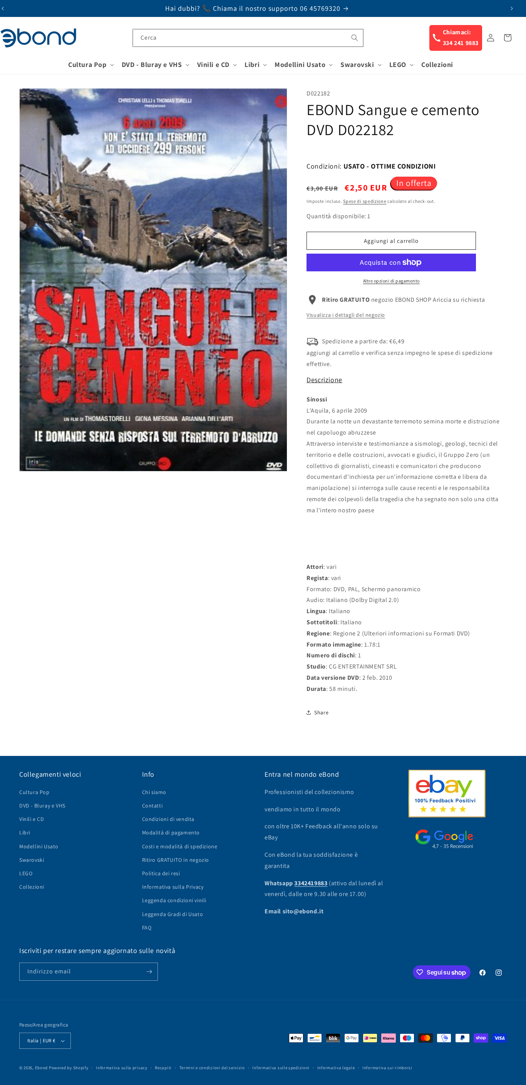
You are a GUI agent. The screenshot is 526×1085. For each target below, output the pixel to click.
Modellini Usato (39, 846)
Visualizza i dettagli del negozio (346, 314)
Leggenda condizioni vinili (174, 900)
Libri (24, 832)
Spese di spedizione (364, 201)
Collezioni (31, 886)
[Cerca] (354, 37)
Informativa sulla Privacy (173, 886)
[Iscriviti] (149, 972)
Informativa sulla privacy (121, 1067)
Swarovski (31, 859)
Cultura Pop (34, 792)
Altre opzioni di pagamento (391, 281)
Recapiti (163, 1067)
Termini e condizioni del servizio (212, 1067)
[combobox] (248, 38)
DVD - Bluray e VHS (42, 805)
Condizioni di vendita (168, 819)
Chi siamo (154, 792)
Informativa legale (336, 1067)
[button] (90, 64)
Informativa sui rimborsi (387, 1067)
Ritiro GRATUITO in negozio (175, 859)
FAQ (147, 927)
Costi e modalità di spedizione (180, 846)
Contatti (152, 805)
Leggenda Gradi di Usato (172, 914)
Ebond (41, 1067)
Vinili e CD (31, 819)
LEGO (25, 873)
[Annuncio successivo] (511, 8)
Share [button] (321, 712)
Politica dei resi (161, 873)
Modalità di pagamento (171, 832)
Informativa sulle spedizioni (281, 1067)
